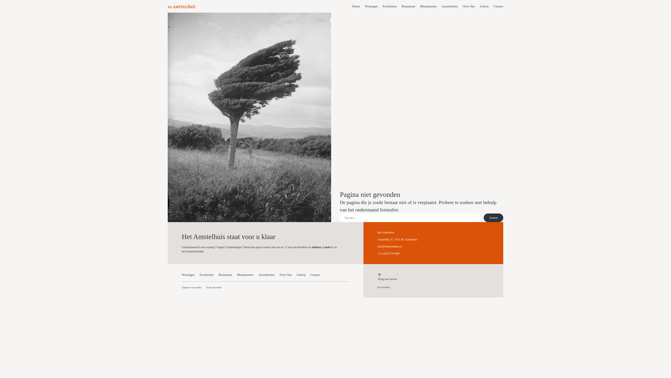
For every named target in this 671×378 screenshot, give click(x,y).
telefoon (316, 247)
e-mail (326, 247)
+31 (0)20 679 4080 (388, 253)
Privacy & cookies (214, 287)
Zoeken (493, 217)
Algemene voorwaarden (191, 287)
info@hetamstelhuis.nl (389, 246)
